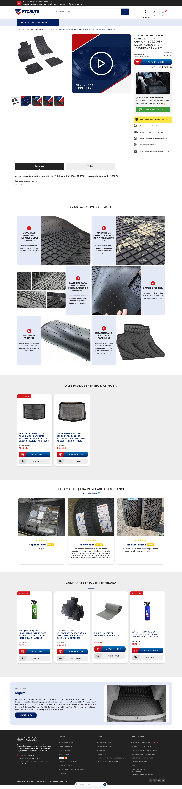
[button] (15, 527)
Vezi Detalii (38, 461)
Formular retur (65, 747)
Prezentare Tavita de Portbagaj (143, 754)
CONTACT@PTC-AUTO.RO (34, 758)
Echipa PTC (101, 754)
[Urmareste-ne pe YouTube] (159, 780)
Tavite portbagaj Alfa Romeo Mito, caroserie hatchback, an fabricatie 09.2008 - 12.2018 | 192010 (71, 437)
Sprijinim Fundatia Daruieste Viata (111, 758)
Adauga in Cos (38, 454)
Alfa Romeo (39, 29)
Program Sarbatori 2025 (140, 747)
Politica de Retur (66, 743)
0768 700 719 (59, 4)
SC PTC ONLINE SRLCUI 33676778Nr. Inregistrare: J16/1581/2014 (143, 771)
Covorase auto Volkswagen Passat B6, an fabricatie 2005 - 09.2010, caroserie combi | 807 (71, 634)
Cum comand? (65, 750)
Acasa (19, 29)
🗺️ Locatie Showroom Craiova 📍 (144, 743)
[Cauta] (125, 12)
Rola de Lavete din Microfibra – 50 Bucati (107, 634)
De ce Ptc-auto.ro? (138, 762)
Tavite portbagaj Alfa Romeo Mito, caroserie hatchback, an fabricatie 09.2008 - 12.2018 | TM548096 (34, 437)
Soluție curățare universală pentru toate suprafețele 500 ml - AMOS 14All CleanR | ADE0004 (33, 634)
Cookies (62, 773)
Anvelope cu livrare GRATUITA (109, 762)
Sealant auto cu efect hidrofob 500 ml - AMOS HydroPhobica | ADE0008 (145, 634)
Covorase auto (28, 29)
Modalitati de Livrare (68, 762)
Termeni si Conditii (67, 766)
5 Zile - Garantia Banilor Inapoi (143, 750)
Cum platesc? (64, 754)
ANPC (132, 766)
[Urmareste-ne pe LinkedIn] (163, 780)
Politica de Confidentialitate (71, 770)
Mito (47, 29)
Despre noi (101, 750)
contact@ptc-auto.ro (35, 4)
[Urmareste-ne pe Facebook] (151, 780)
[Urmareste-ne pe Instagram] (155, 780)
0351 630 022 (78, 4)
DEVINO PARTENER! (104, 743)
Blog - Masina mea (104, 747)
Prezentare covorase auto (141, 758)
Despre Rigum (25, 715)
